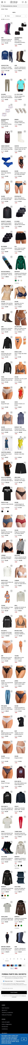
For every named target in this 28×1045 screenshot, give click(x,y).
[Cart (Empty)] (25, 2)
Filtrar (8, 16)
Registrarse (14, 992)
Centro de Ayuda (5, 1022)
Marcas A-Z (4, 1010)
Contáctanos (5, 1029)
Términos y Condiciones (7, 1012)
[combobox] (14, 6)
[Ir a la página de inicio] (14, 2)
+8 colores (17, 868)
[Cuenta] (4, 2)
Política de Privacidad (7, 1014)
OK (24, 1039)
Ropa (6, 9)
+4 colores (17, 283)
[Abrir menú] (2, 2)
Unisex (2, 9)
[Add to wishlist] (11, 23)
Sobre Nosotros (5, 1008)
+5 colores (3, 898)
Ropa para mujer (9, 981)
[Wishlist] (22, 2)
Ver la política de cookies (10, 1042)
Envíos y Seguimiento (7, 1024)
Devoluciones (5, 1026)
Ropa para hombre (20, 981)
